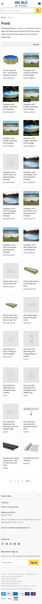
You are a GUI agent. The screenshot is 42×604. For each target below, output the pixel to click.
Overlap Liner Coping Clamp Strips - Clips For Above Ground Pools (11, 461)
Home (3, 17)
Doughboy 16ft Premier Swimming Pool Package (30, 107)
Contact (33, 586)
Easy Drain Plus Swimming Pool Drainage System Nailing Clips (29, 389)
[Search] (38, 10)
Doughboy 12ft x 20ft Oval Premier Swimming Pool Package (9, 248)
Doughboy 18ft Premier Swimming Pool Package (10, 141)
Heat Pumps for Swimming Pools (11, 576)
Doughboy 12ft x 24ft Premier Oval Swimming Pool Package (30, 212)
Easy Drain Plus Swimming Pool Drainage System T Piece (30, 425)
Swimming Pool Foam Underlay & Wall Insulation (9, 351)
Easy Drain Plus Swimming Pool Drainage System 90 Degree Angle (10, 425)
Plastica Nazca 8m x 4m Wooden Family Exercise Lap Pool (10, 317)
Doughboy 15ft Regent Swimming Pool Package (10, 107)
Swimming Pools (31, 574)
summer (20, 28)
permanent (31, 28)
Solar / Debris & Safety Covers (10, 583)
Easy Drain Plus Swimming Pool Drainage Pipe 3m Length (30, 352)
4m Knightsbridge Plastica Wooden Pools (30, 317)
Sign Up (33, 562)
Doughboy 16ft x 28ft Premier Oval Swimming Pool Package (9, 175)
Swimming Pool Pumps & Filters (11, 581)
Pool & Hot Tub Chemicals (15, 574)
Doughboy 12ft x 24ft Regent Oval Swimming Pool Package (30, 175)
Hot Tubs (26, 586)
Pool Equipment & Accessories (11, 586)
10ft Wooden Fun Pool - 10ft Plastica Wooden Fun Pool (10, 73)
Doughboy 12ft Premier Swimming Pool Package (30, 73)
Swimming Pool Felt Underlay (31, 459)
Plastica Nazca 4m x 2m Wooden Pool (10, 282)
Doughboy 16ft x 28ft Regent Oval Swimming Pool (30, 247)
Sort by (36, 44)
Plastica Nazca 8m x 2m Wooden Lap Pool (31, 283)
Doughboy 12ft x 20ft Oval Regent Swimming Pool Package (9, 212)
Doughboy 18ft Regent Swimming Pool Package (30, 141)
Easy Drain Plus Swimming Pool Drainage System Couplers (9, 389)
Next (28, 480)
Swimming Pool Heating (8, 578)
